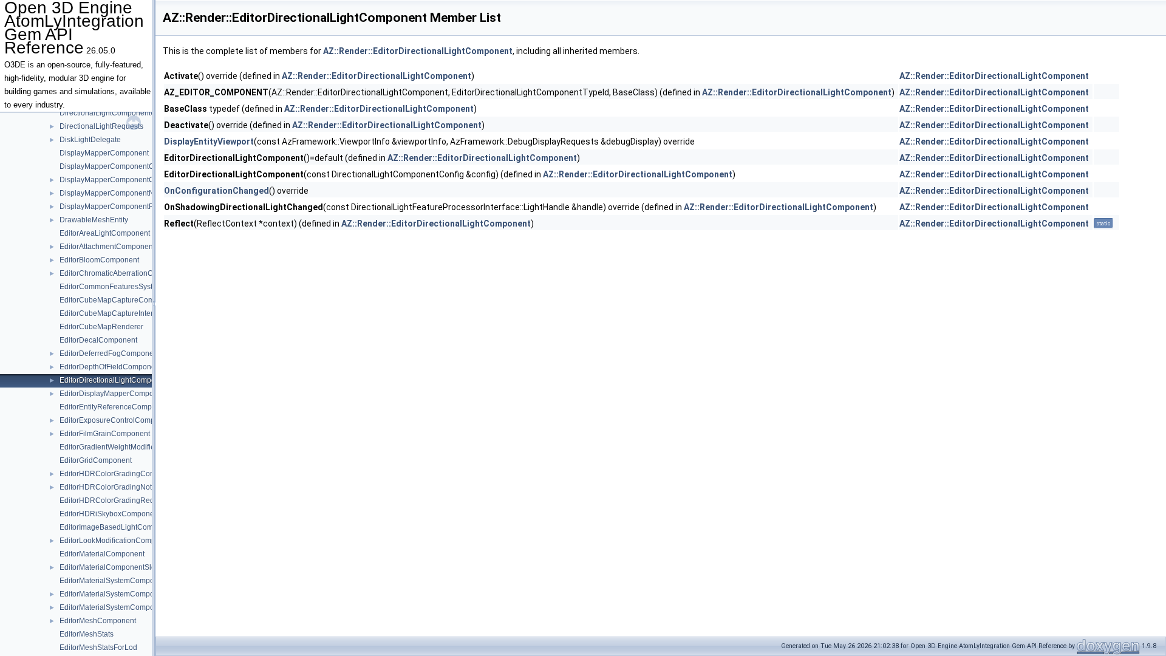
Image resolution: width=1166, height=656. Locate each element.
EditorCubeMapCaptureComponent (118, 300)
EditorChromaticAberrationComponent (123, 273)
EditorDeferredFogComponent (110, 353)
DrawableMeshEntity (94, 220)
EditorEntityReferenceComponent (115, 407)
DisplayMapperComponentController (121, 180)
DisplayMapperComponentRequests (120, 206)
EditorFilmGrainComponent (105, 433)
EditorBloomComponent (99, 260)
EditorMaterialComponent (102, 554)
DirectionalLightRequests (101, 126)
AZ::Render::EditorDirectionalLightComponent (418, 51)
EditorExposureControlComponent (117, 420)
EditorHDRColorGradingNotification (118, 487)
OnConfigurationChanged (216, 191)
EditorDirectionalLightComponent (115, 380)
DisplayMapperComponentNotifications (124, 193)
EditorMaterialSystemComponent (114, 580)
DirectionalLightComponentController (121, 113)
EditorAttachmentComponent (107, 246)
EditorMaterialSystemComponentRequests (130, 607)
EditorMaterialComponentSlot (108, 567)
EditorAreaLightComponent (105, 233)
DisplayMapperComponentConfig (115, 166)
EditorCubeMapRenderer (101, 327)
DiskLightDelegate (90, 139)
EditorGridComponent (96, 460)
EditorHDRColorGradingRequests (116, 500)
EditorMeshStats (87, 634)
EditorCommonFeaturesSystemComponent (131, 286)
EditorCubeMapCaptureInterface (113, 313)
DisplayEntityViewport (209, 141)
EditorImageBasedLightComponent (118, 527)
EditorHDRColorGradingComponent (119, 474)
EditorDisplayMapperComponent (114, 393)
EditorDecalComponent (98, 340)
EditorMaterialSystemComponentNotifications (135, 594)
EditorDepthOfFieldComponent (111, 367)
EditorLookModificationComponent (117, 540)
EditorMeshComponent (98, 621)
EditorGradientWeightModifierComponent (128, 447)
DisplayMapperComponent (104, 153)
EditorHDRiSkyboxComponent (110, 514)
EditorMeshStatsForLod (98, 647)
